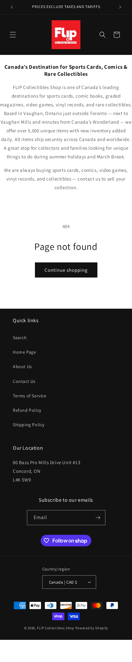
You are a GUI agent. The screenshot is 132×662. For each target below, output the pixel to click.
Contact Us (24, 381)
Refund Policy (27, 410)
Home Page (24, 352)
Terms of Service (29, 396)
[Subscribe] (98, 517)
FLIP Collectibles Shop (55, 628)
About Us (22, 366)
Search (20, 337)
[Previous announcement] (12, 7)
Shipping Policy (29, 425)
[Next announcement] (120, 7)
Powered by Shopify (91, 628)
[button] (13, 35)
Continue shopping (66, 270)
